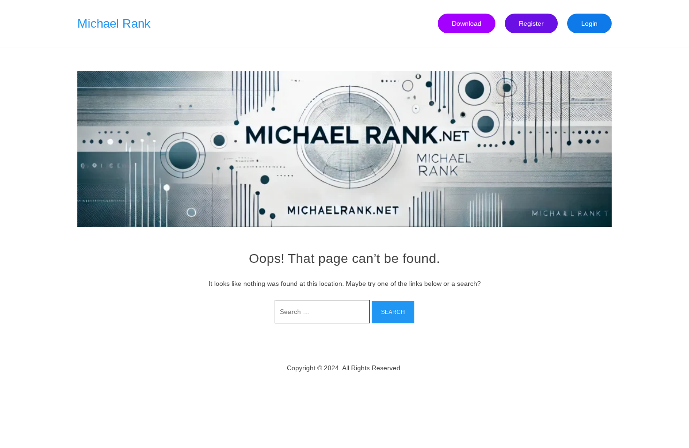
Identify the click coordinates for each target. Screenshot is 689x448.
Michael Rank (113, 23)
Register (531, 23)
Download (466, 23)
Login (589, 23)
